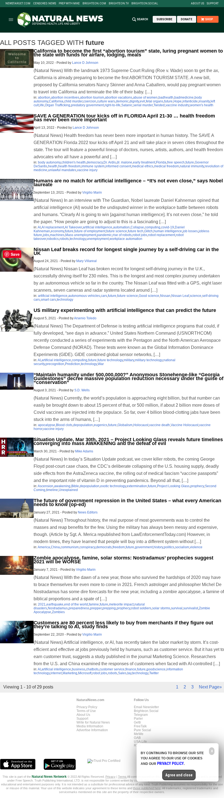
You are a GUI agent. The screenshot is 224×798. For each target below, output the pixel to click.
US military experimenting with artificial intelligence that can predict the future (125, 310)
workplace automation (126, 239)
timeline (52, 490)
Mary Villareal (86, 261)
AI (39, 227)
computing (152, 227)
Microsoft (85, 673)
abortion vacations (118, 97)
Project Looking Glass (173, 486)
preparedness (79, 608)
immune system (93, 166)
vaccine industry (177, 105)
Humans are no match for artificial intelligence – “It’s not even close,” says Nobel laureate (128, 182)
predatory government (87, 105)
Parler (138, 719)
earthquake (54, 604)
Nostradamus (58, 608)
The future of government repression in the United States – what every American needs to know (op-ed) (127, 502)
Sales (122, 673)
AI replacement (53, 227)
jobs (46, 235)
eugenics (100, 425)
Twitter (154, 673)
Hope (177, 101)
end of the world (76, 604)
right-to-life (112, 105)
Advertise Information (92, 730)
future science (116, 231)
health (52, 166)
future (168, 101)
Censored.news (44, 3)
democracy (95, 162)
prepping (109, 608)
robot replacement (161, 235)
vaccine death (159, 425)
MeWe (138, 734)
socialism (182, 547)
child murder (73, 101)
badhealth (165, 97)
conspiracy (87, 547)
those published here (147, 788)
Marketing (70, 673)
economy (57, 231)
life (42, 105)
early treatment (144, 162)
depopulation (83, 425)
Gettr (137, 722)
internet (56, 673)
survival (176, 608)
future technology (110, 360)
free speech (176, 162)
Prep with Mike (69, 3)
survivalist (190, 608)
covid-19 (167, 227)
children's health (73, 162)
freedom (119, 547)
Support (213, 3)
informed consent (118, 166)
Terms (122, 776)
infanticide (190, 101)
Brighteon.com (94, 3)
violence (196, 547)
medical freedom (166, 166)
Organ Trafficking (57, 105)
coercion (89, 101)
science (195, 296)
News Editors (88, 512)
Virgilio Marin (92, 192)
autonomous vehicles (84, 296)
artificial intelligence (97, 227)
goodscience (156, 669)
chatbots (92, 669)
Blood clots (64, 425)
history (158, 547)
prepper (96, 608)
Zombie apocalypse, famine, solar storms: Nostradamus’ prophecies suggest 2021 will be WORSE (123, 559)
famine (94, 604)
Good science (149, 296)
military (129, 360)
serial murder (143, 105)
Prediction (72, 364)
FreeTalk (140, 726)
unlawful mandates (62, 170)
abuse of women (145, 97)
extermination (137, 486)
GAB (137, 738)
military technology (149, 360)
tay (129, 673)
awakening (62, 486)
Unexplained (68, 490)
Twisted (159, 105)
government (144, 547)
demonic (122, 101)
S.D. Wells (82, 390)
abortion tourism (92, 97)
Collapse (137, 227)
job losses (190, 231)
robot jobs (139, 235)
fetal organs (154, 101)
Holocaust (140, 425)
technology (78, 239)
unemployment (98, 239)
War (101, 364)
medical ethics (142, 166)
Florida (161, 162)
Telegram (141, 715)
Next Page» (210, 687)
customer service (112, 669)
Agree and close (179, 775)
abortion (44, 97)
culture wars (106, 101)
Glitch (148, 231)
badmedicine (184, 97)
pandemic (104, 235)
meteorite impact (121, 604)
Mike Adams (84, 451)
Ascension (45, 486)
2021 (42, 604)
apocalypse (46, 425)
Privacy (110, 776)
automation (121, 227)
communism (70, 547)
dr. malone (124, 162)
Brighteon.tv (119, 3)
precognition (55, 364)
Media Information (89, 726)
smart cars (48, 300)
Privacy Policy (86, 707)
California (56, 101)
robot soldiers (141, 608)
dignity (134, 101)
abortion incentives (65, 97)
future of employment (89, 231)
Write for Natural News (93, 722)
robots (64, 239)
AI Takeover (73, 227)
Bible (75, 486)
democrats (104, 547)
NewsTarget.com (17, 3)
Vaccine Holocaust (184, 425)
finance (130, 669)
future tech (135, 231)
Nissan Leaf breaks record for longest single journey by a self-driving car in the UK (126, 251)
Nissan (165, 296)
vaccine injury (87, 170)
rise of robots (122, 235)
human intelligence (168, 231)
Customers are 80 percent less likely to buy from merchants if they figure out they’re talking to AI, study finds (123, 624)
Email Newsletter (146, 707)
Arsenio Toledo (85, 318)
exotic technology (113, 486)
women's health (201, 105)
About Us (197, 3)
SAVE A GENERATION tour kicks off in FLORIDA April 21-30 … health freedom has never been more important (124, 117)
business (78, 669)
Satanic (126, 105)
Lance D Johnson (85, 63)
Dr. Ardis (110, 162)
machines (57, 235)
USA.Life (140, 742)
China (55, 547)
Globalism (124, 425)
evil (142, 101)
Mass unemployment (80, 235)
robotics (53, 239)
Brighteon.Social (144, 3)
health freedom (69, 166)
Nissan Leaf (180, 296)
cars (104, 296)
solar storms (161, 608)
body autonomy (49, 162)
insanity (204, 101)
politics (169, 547)
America (44, 547)
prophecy (197, 486)
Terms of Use (86, 711)
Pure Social (142, 730)
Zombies (58, 612)
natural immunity (192, 166)
